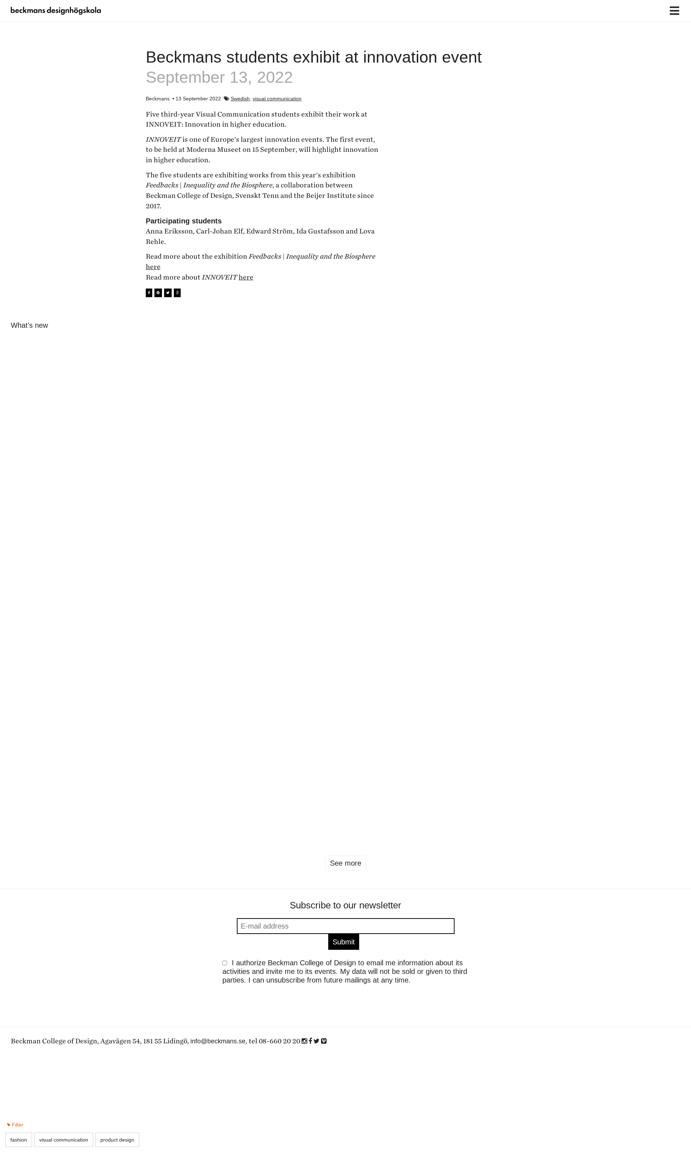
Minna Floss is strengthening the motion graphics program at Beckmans (401, 665)
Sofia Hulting (138, 437)
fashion (544, 820)
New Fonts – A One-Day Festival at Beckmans (163, 422)
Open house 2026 (606, 802)
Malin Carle (24, 437)
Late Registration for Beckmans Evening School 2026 (514, 422)
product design (386, 827)
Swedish (240, 98)
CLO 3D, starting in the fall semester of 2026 (393, 422)
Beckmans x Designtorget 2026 (288, 530)
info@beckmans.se (217, 1041)
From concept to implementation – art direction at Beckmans (625, 665)
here (153, 267)
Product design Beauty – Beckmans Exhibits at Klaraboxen (390, 538)
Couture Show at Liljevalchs (55, 657)
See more (345, 863)
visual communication (277, 98)
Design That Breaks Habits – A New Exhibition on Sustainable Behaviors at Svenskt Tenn (626, 538)
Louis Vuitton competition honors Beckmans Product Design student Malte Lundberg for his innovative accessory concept (288, 674)
